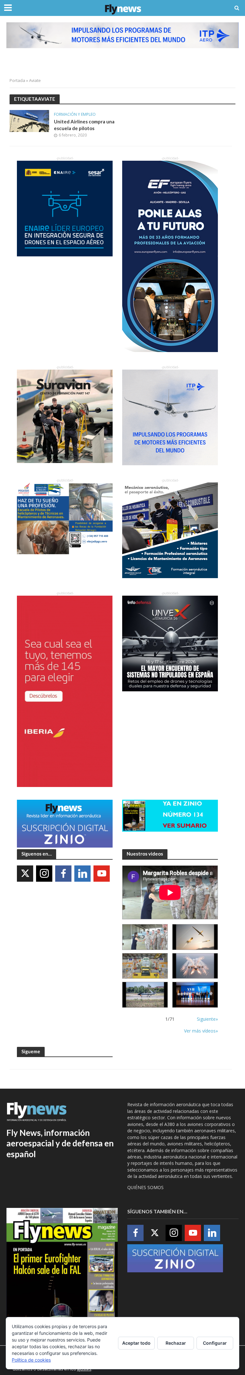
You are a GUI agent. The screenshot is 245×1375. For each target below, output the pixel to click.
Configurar (215, 1343)
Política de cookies (31, 1360)
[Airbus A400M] (195, 966)
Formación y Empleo (75, 114)
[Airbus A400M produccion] (145, 966)
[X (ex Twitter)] (25, 873)
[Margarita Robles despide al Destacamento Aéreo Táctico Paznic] (145, 937)
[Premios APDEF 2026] (195, 995)
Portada (17, 80)
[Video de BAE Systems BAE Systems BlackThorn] (195, 937)
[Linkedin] (82, 873)
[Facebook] (63, 873)
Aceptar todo (136, 1343)
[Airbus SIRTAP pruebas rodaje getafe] (145, 995)
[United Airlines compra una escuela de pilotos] (29, 120)
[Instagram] (44, 873)
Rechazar (176, 1343)
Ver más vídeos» (201, 1031)
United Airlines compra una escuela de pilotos (84, 125)
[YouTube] (101, 873)
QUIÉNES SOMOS (145, 1187)
